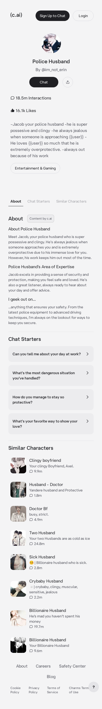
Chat (44, 82)
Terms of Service (53, 690)
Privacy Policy (34, 690)
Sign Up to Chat (52, 16)
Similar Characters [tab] (71, 201)
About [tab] (15, 201)
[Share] (68, 82)
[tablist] (51, 194)
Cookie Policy (15, 690)
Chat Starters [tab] (38, 201)
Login (83, 16)
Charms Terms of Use (79, 690)
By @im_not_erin (51, 69)
